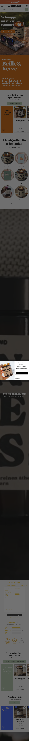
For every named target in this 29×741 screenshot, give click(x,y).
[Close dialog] (28, 362)
